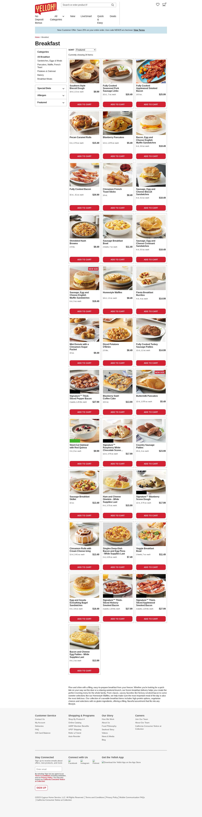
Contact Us (40, 719)
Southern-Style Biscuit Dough (77, 87)
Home (37, 37)
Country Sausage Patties (145, 446)
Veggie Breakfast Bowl (145, 549)
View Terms (139, 30)
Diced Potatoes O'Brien (111, 345)
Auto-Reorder (74, 736)
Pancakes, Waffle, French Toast (48, 65)
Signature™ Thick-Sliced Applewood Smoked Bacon (146, 602)
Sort (71, 50)
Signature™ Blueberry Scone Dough (147, 497)
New (72, 16)
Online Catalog (74, 723)
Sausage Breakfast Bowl (113, 242)
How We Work (108, 719)
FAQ (37, 729)
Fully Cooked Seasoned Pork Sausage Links (111, 88)
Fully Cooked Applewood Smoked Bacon (146, 88)
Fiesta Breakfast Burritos (144, 293)
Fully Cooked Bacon (80, 189)
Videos (105, 733)
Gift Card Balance (42, 733)
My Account (40, 723)
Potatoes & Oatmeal (46, 71)
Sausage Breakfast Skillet (79, 497)
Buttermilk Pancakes (147, 396)
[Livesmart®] (84, 431)
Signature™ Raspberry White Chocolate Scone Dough (112, 448)
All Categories (56, 18)
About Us (106, 723)
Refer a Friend (74, 733)
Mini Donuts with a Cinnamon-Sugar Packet (79, 347)
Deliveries (39, 726)
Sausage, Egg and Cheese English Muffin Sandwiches (79, 295)
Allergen (41, 95)
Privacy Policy (46, 778)
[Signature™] (84, 382)
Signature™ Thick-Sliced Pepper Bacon (81, 397)
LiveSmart (86, 16)
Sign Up (41, 788)
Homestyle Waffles (112, 292)
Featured (42, 102)
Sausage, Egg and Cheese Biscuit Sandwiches (145, 192)
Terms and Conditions (94, 797)
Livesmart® (75, 441)
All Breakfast (43, 57)
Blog (104, 740)
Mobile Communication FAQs (132, 797)
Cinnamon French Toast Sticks (112, 190)
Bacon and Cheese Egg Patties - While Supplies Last (80, 654)
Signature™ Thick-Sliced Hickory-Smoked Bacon (112, 602)
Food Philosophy (109, 726)
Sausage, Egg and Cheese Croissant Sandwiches (145, 243)
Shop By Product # (76, 719)
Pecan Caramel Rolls (80, 137)
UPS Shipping (74, 729)
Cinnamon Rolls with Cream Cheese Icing (80, 549)
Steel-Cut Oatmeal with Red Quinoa (79, 446)
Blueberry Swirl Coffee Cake (111, 397)
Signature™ (75, 392)
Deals (113, 16)
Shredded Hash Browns (78, 242)
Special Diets (44, 88)
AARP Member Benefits (78, 726)
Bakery (40, 75)
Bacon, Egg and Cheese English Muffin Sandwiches (146, 140)
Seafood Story (108, 729)
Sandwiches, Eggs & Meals (49, 60)
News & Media (108, 736)
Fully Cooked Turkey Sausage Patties (147, 345)
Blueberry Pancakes (113, 137)
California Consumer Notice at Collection (50, 780)
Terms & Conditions (42, 776)
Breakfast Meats (44, 79)
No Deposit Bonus (39, 19)
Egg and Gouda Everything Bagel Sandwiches (79, 602)
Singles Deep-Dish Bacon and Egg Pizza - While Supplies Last (114, 551)
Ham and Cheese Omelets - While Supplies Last (112, 499)
